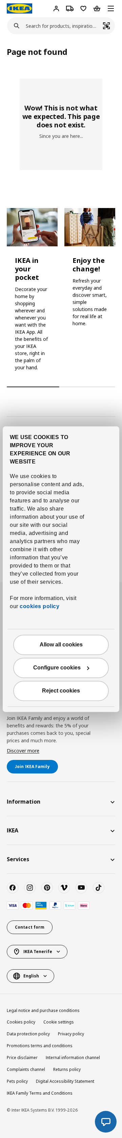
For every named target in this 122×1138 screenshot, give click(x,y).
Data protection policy (28, 1034)
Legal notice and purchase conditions (43, 1010)
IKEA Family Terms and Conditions (40, 1093)
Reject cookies (61, 691)
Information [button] (23, 801)
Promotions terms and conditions (40, 1046)
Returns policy (67, 1069)
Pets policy (17, 1081)
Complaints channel (26, 1069)
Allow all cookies (61, 644)
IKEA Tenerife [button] (37, 951)
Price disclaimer (22, 1057)
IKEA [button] (12, 830)
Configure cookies (57, 667)
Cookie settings (58, 1022)
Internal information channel (73, 1057)
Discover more (23, 750)
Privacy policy (71, 1034)
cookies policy (39, 606)
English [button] (31, 976)
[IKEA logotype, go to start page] (19, 8)
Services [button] (18, 859)
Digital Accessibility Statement (65, 1081)
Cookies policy (21, 1022)
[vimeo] (64, 887)
